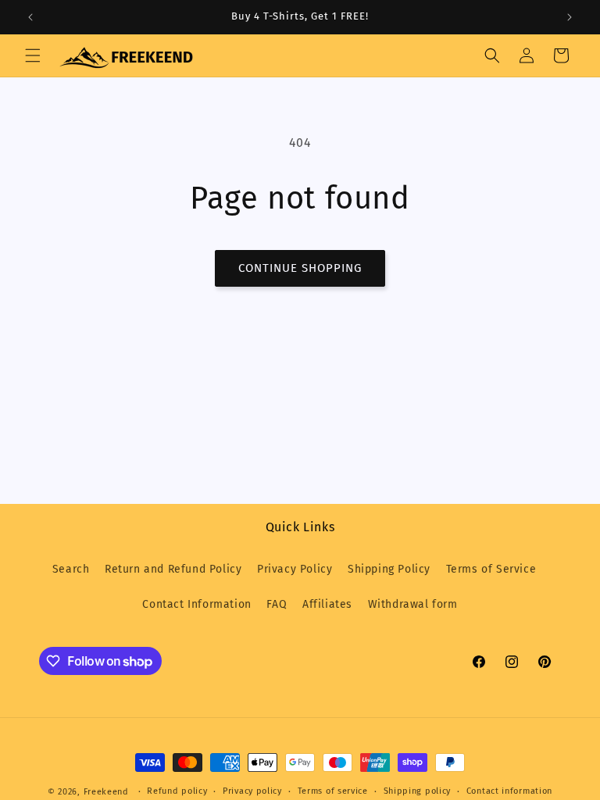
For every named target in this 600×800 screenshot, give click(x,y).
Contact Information (196, 604)
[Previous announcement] (30, 17)
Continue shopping (300, 268)
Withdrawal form (413, 604)
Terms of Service (491, 569)
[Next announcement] (569, 17)
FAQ (276, 604)
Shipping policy (418, 791)
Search (71, 569)
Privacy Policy (294, 569)
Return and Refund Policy (173, 569)
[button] (33, 55)
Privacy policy (252, 791)
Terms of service (333, 791)
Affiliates (327, 604)
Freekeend (106, 792)
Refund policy (177, 791)
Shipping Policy (389, 569)
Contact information (509, 791)
